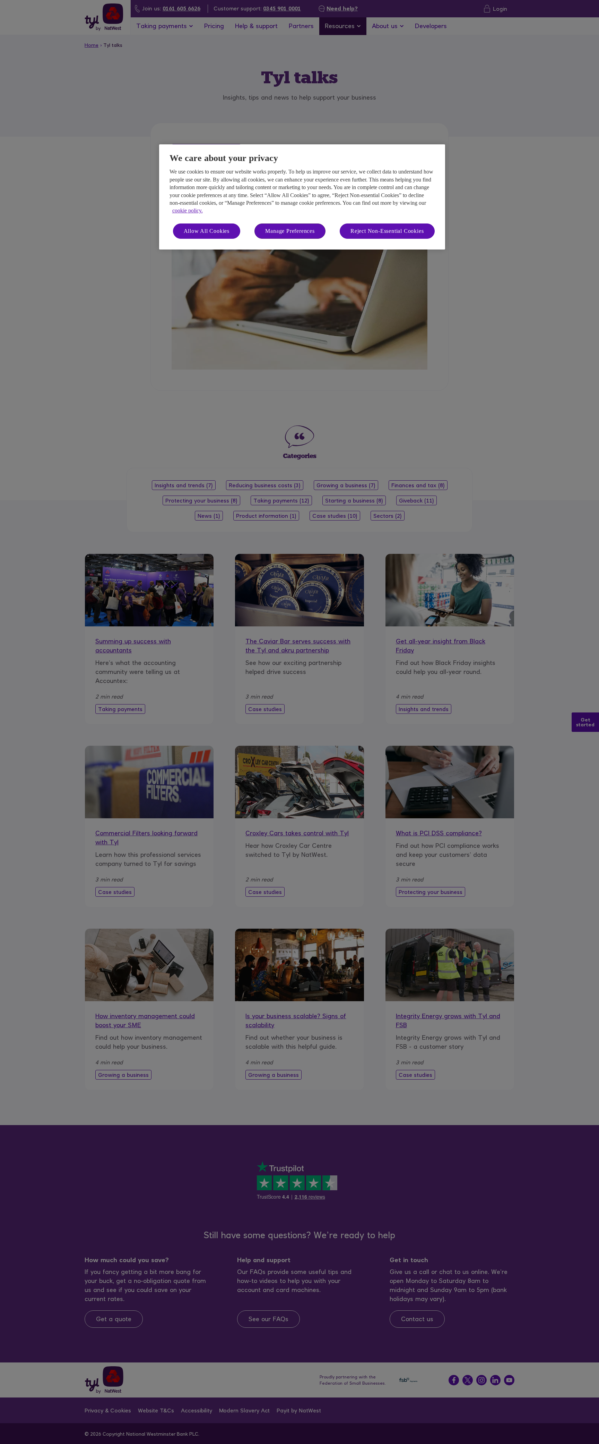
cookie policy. (187, 210)
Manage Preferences (289, 231)
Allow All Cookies (207, 231)
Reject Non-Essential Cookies (387, 231)
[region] (302, 197)
